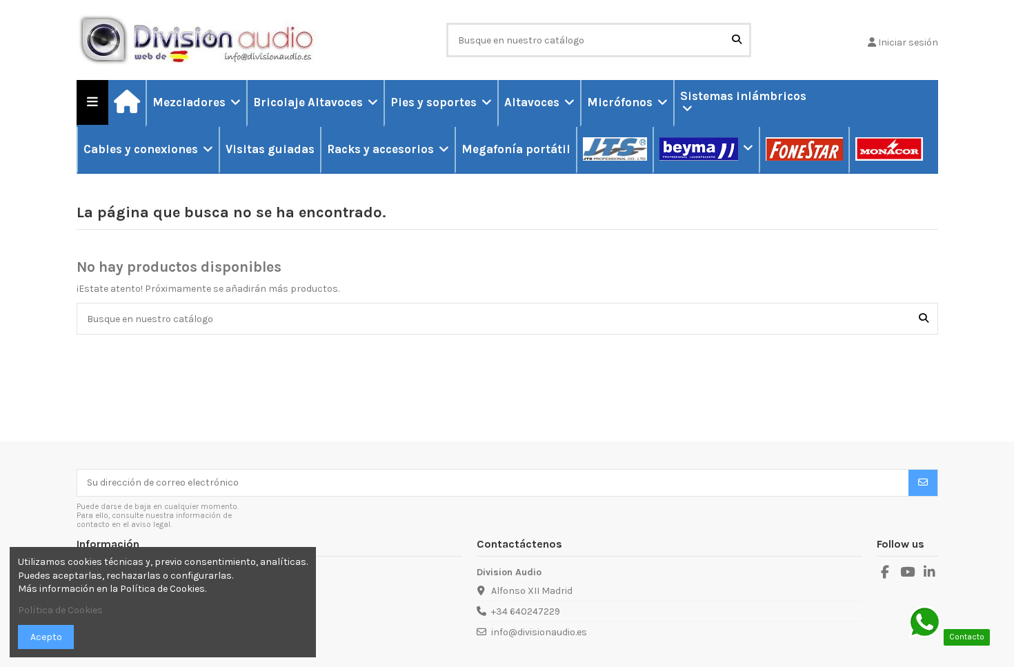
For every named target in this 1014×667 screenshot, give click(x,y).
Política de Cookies (60, 610)
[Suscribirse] (922, 483)
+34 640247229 (525, 611)
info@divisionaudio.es (539, 632)
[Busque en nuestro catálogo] (736, 40)
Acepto (46, 637)
